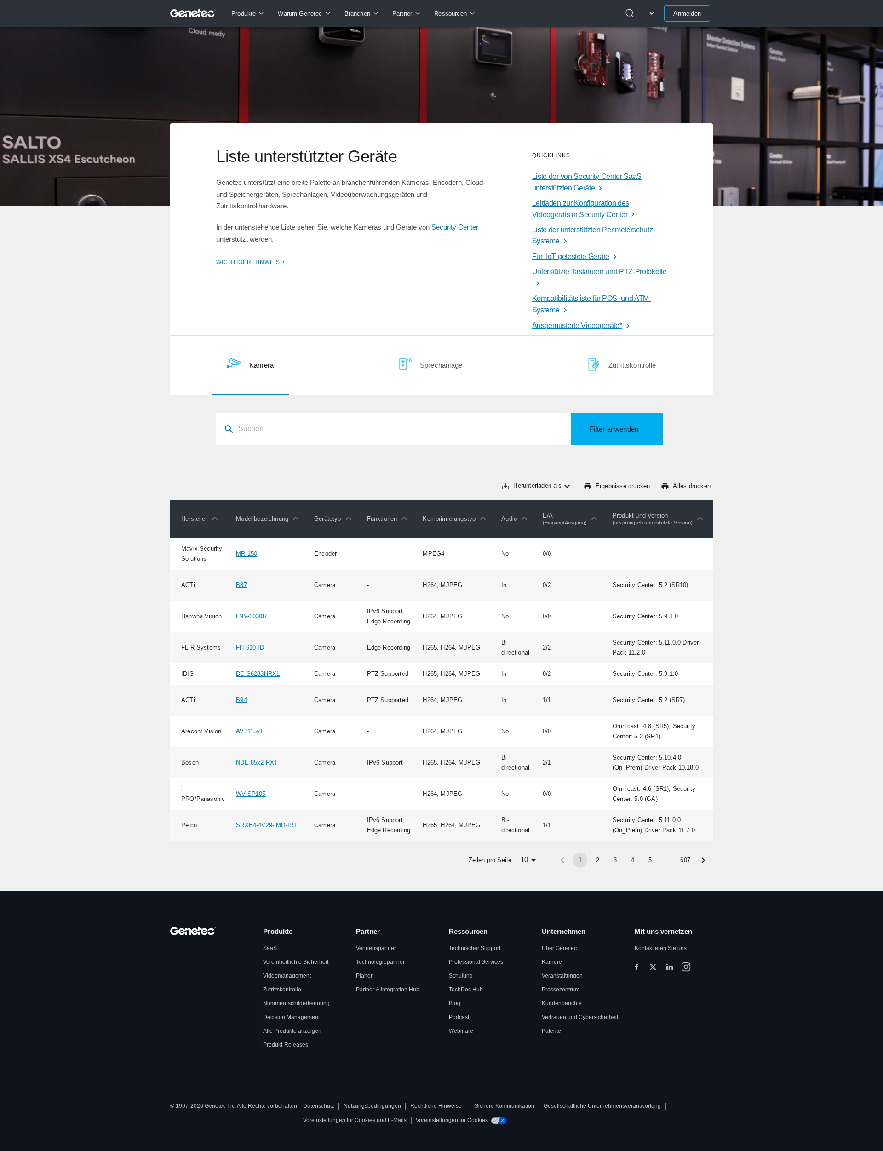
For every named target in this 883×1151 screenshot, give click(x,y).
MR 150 (246, 553)
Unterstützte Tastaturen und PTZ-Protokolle (599, 272)
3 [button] (615, 860)
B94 (241, 699)
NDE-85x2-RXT (257, 762)
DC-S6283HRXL (258, 673)
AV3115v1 (249, 731)
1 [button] (580, 860)
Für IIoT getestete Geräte (570, 256)
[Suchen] (630, 13)
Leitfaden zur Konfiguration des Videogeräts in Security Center (580, 209)
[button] (201, 518)
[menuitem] (247, 13)
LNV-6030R (251, 616)
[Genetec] (193, 13)
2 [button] (597, 860)
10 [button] (524, 859)
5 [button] (650, 860)
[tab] (250, 365)
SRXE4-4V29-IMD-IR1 (266, 825)
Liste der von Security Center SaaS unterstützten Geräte (587, 182)
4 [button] (632, 860)
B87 (241, 584)
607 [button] (685, 860)
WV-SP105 (250, 793)
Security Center (454, 227)
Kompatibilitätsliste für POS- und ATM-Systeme (591, 304)
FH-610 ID (250, 647)
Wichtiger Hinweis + (251, 262)
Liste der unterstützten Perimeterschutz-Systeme (593, 235)
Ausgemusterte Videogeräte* (577, 325)
